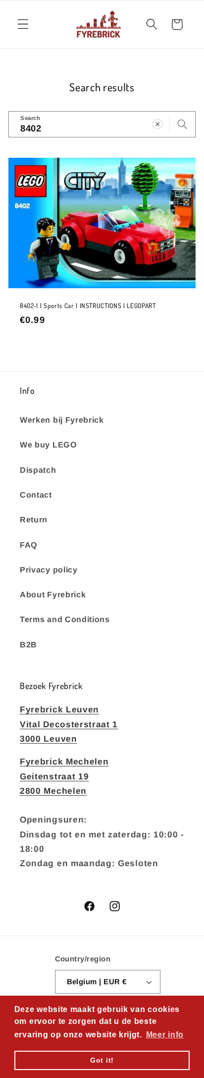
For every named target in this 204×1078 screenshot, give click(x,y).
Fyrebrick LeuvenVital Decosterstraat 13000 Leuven (69, 724)
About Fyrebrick (53, 594)
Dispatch (38, 469)
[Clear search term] (157, 124)
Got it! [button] (102, 1060)
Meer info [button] (165, 1034)
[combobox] (102, 124)
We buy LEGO (48, 444)
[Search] (182, 124)
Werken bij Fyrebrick (62, 419)
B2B (28, 644)
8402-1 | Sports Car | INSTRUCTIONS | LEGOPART (88, 305)
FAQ (29, 544)
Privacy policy (49, 569)
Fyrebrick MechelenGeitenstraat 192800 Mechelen (64, 776)
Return (34, 519)
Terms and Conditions (65, 619)
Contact (36, 494)
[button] (23, 24)
